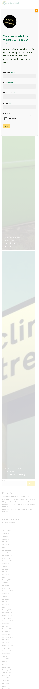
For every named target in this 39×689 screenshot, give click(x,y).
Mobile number (11, 93)
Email (8, 82)
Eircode (8, 103)
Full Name (9, 72)
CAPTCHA (6, 114)
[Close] (36, 10)
